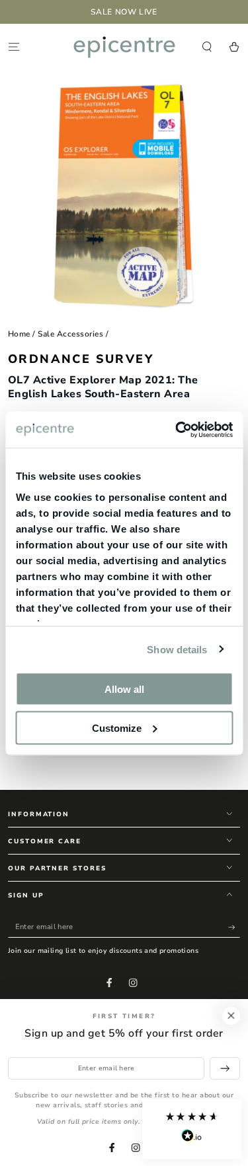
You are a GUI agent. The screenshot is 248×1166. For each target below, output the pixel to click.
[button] (191, 1129)
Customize (117, 727)
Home (19, 334)
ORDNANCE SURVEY (80, 359)
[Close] (231, 1015)
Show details (177, 649)
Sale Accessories (70, 334)
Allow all (124, 689)
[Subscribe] (234, 927)
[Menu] (14, 46)
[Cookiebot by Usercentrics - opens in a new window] (176, 429)
